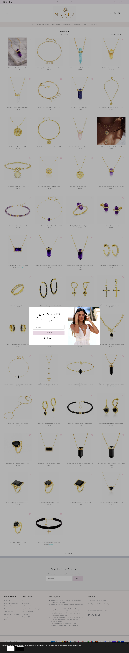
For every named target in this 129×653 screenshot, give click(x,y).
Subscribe (49, 333)
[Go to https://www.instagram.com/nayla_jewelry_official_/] (47, 338)
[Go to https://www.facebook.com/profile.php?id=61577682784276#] (44, 338)
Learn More (78, 645)
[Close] (97, 309)
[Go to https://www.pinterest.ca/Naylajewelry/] (50, 338)
